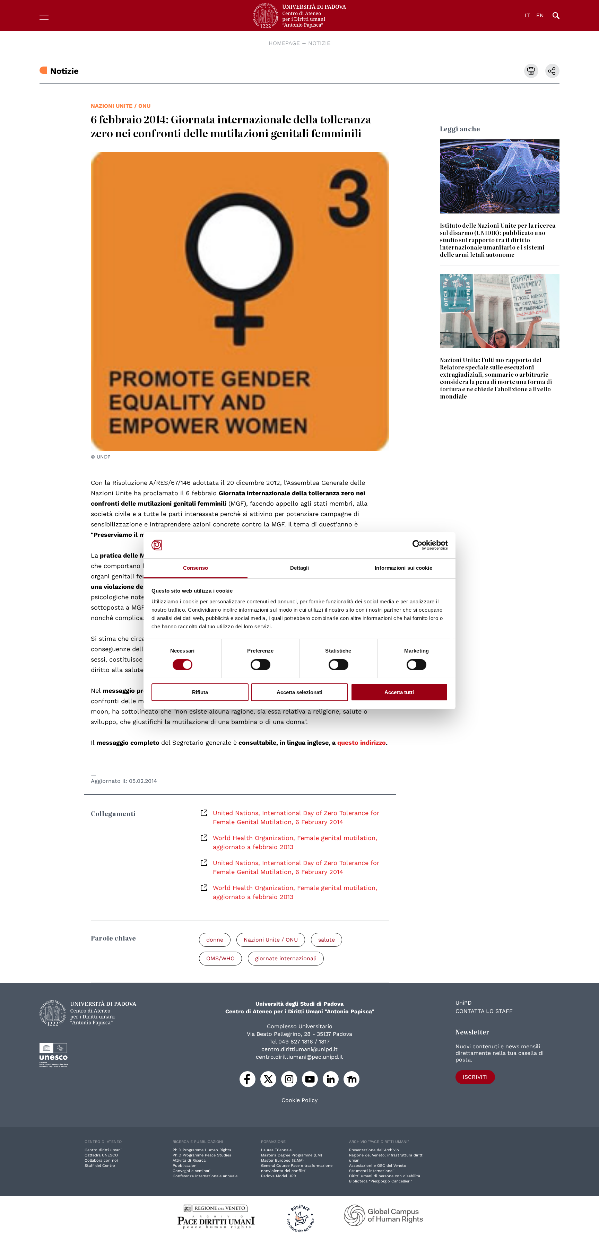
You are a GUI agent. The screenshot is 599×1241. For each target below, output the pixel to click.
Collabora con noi (101, 1160)
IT (527, 15)
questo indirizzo (361, 742)
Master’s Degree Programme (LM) (291, 1155)
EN (540, 15)
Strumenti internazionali (371, 1171)
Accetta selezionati (299, 692)
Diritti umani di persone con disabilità (384, 1176)
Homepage (284, 43)
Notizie (319, 43)
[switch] (260, 664)
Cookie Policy (299, 1100)
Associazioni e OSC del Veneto (377, 1165)
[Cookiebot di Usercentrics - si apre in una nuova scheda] (417, 545)
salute (326, 939)
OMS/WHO (220, 958)
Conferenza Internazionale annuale (205, 1176)
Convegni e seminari (191, 1171)
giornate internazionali (285, 958)
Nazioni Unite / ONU (120, 106)
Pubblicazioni (185, 1165)
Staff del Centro (100, 1165)
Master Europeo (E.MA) (282, 1160)
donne (214, 939)
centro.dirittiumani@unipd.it (299, 1049)
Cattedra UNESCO (101, 1155)
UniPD (463, 1002)
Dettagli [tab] (299, 568)
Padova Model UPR (278, 1176)
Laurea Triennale (276, 1150)
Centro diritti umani (103, 1150)
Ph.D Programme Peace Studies (202, 1155)
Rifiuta (200, 692)
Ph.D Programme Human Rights (202, 1150)
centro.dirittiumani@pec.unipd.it (299, 1057)
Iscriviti (475, 1077)
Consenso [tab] (195, 568)
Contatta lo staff (484, 1011)
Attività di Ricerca (189, 1160)
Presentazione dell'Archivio (374, 1150)
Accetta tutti (399, 692)
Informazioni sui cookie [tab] (403, 568)
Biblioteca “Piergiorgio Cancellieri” (380, 1181)
